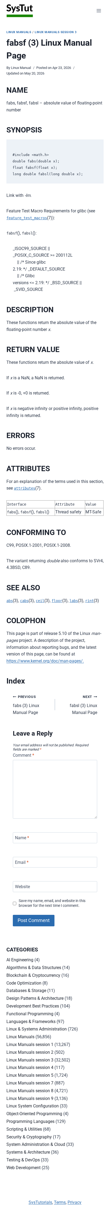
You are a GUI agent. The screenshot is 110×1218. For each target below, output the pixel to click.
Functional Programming (29, 1013)
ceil (40, 601)
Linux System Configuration (32, 1105)
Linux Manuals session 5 (29, 1075)
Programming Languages (30, 1121)
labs (73, 601)
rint (89, 601)
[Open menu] (99, 10)
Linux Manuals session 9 (29, 1098)
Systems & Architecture (28, 1152)
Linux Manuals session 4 (29, 1067)
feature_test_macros (26, 218)
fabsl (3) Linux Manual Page (83, 705)
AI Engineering (19, 959)
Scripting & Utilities (24, 1129)
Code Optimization (23, 983)
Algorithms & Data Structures (33, 967)
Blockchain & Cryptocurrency (33, 975)
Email (22, 862)
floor (57, 601)
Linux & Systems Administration (36, 1029)
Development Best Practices (32, 1006)
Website (22, 886)
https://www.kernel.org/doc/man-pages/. (45, 660)
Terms (60, 1202)
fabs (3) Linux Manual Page (26, 705)
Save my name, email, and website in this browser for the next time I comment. (52, 903)
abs (9, 601)
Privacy (74, 1202)
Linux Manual (21, 68)
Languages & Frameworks (31, 1021)
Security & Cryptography (29, 1136)
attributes (24, 488)
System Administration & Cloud (35, 1144)
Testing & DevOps (23, 1159)
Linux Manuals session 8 (29, 1090)
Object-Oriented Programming (34, 1113)
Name (22, 837)
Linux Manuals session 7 (29, 1083)
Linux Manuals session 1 (29, 1044)
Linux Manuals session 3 (56, 32)
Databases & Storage (26, 990)
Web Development (23, 1167)
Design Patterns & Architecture (35, 998)
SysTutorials (40, 1202)
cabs (24, 601)
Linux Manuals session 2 (29, 1052)
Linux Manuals (18, 32)
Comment (23, 755)
